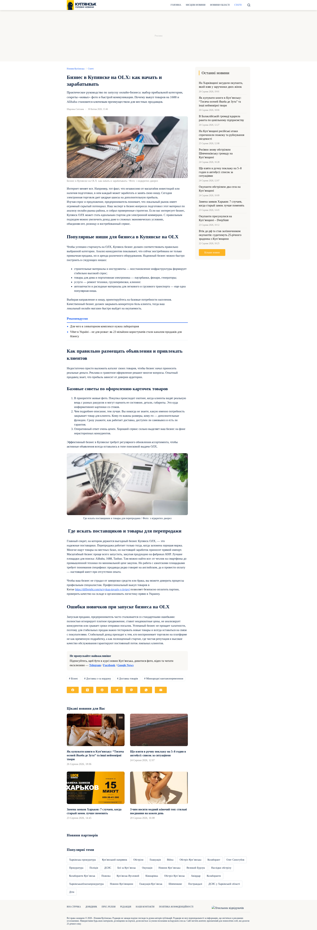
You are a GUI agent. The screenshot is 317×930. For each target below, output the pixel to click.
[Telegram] (117, 690)
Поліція (94, 867)
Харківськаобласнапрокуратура (86, 884)
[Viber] (131, 690)
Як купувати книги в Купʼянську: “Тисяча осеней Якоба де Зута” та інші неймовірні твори (95, 755)
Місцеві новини (195, 5)
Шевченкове (175, 884)
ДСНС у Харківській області (224, 884)
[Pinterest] (102, 690)
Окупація (147, 867)
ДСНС (107, 867)
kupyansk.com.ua (177, 921)
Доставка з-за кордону (97, 678)
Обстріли (138, 859)
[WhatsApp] (146, 690)
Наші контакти (145, 906)
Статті (238, 5)
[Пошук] (248, 5)
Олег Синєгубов (235, 859)
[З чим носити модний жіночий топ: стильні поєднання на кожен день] (159, 788)
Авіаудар (196, 875)
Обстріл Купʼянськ (174, 875)
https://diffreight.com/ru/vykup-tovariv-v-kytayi (102, 589)
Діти (71, 892)
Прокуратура (76, 867)
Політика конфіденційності (176, 906)
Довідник (91, 906)
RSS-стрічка (74, 906)
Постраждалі (195, 884)
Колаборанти (214, 875)
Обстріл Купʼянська (190, 859)
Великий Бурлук (196, 867)
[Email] (161, 690)
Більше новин (212, 252)
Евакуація (155, 859)
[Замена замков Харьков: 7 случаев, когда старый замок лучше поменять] (96, 788)
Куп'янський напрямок (114, 859)
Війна (170, 859)
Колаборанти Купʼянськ (82, 875)
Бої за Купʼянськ (126, 867)
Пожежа (105, 875)
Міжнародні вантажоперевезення (163, 678)
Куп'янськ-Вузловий (128, 875)
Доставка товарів (127, 678)
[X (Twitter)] (87, 690)
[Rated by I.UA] (228, 907)
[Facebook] (73, 690)
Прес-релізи (109, 906)
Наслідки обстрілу (221, 867)
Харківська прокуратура (82, 859)
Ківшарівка (151, 875)
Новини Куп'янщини (121, 884)
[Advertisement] (158, 35)
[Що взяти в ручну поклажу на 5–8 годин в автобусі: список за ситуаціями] (159, 730)
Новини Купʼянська (169, 867)
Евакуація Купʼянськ (150, 884)
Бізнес (73, 678)
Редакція (125, 906)
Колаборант (213, 859)
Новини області (220, 5)
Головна (176, 5)
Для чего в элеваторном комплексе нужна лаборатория (104, 326)
